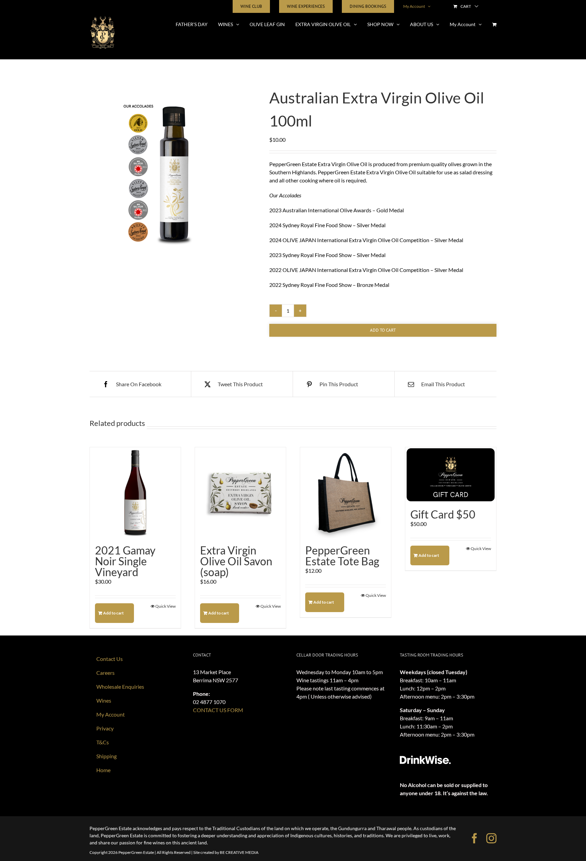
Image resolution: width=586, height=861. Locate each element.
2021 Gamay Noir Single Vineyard (125, 561)
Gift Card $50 (442, 514)
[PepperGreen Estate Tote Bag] (345, 492)
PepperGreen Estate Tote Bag (342, 556)
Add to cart (383, 330)
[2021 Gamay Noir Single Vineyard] (135, 492)
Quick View (165, 606)
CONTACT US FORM (218, 710)
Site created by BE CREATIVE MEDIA (225, 852)
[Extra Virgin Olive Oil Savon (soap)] (240, 492)
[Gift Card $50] (450, 474)
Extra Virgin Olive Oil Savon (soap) (236, 561)
